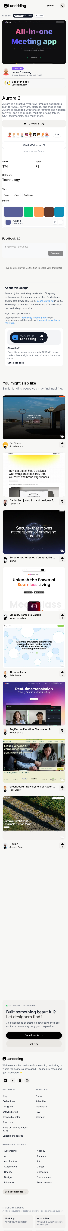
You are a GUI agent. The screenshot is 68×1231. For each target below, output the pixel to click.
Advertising (10, 1151)
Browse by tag (10, 1111)
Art (38, 1161)
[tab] (23, 16)
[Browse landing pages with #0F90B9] (59, 212)
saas (13, 313)
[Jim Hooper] (38, 134)
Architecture (10, 1161)
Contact (40, 1117)
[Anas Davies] (30, 134)
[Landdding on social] (5, 1081)
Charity (8, 1172)
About (39, 1096)
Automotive (10, 1166)
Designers (8, 1106)
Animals (41, 1156)
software (25, 313)
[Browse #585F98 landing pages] (60, 222)
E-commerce (44, 1177)
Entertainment (44, 1182)
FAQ (38, 1111)
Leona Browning (45, 300)
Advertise (41, 1101)
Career (40, 1166)
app (18, 313)
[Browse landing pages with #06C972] (28, 212)
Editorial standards (13, 1136)
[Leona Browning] (10, 134)
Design (8, 1177)
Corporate (42, 1172)
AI (5, 1156)
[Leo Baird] (43, 134)
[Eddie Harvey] (26, 134)
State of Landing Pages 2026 (15, 1129)
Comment (56, 253)
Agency (41, 1151)
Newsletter (42, 1106)
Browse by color (11, 1117)
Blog (5, 1096)
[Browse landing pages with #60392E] (49, 212)
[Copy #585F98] (55, 222)
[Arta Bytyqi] (18, 134)
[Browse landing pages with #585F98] (13, 212)
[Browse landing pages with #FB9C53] (39, 212)
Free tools (8, 1122)
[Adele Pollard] (22, 134)
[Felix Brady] (14, 134)
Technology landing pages (34, 317)
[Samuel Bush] (34, 134)
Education (9, 1182)
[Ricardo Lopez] (47, 134)
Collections (9, 1101)
